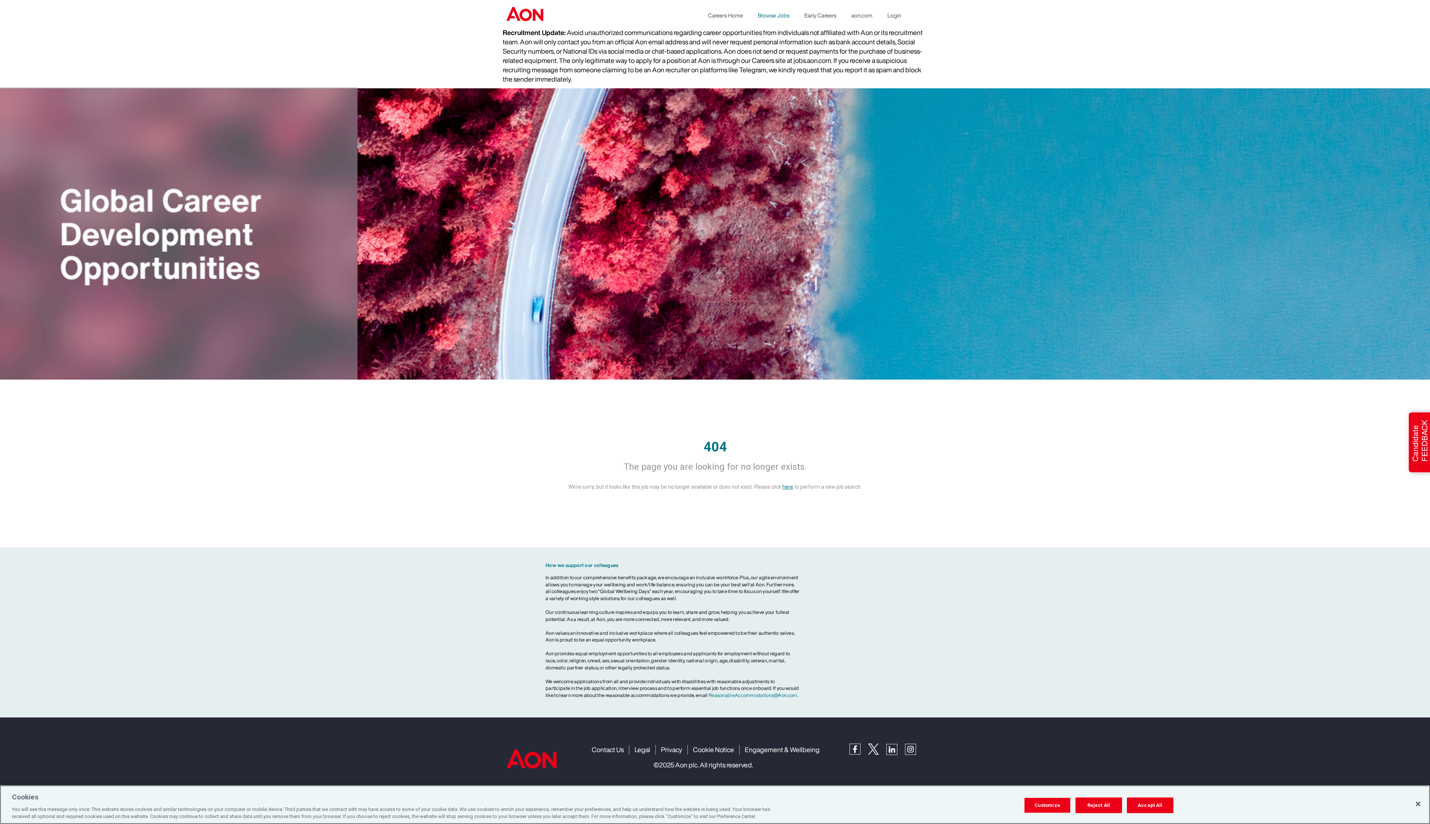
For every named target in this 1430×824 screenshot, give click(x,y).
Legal (642, 749)
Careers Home (725, 15)
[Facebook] (858, 748)
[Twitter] (877, 748)
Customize (1047, 805)
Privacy (671, 749)
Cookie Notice (713, 749)
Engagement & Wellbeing (782, 749)
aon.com (862, 15)
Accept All (1150, 805)
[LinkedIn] (895, 748)
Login (894, 15)
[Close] (1418, 804)
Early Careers (820, 15)
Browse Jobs (773, 15)
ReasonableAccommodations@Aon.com (753, 695)
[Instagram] (914, 748)
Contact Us (608, 749)
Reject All (1098, 805)
